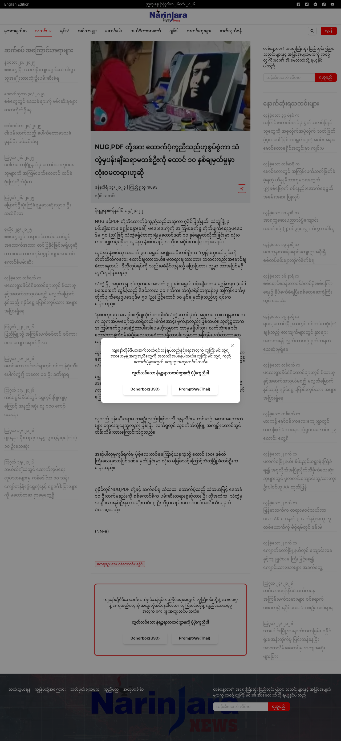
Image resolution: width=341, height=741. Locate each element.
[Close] (232, 345)
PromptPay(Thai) (194, 389)
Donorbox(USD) (145, 389)
